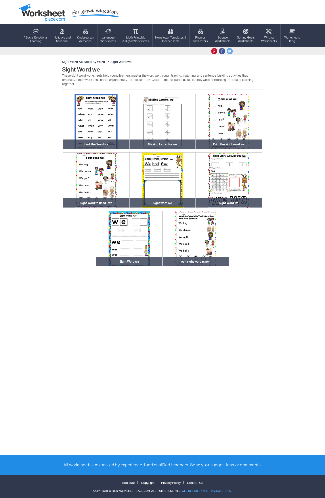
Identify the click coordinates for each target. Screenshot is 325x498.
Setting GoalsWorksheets (246, 39)
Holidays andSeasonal (62, 39)
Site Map (128, 482)
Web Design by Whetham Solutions (206, 490)
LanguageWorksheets (108, 39)
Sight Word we (121, 62)
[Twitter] (230, 51)
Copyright (148, 482)
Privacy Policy (171, 482)
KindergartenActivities (85, 39)
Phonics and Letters (200, 39)
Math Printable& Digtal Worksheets (135, 39)
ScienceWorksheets (223, 39)
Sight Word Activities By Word (83, 62)
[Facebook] (222, 51)
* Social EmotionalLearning (36, 39)
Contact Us (195, 482)
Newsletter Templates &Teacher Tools (170, 39)
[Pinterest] (214, 51)
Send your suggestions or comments (225, 464)
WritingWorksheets (269, 39)
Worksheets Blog (292, 39)
